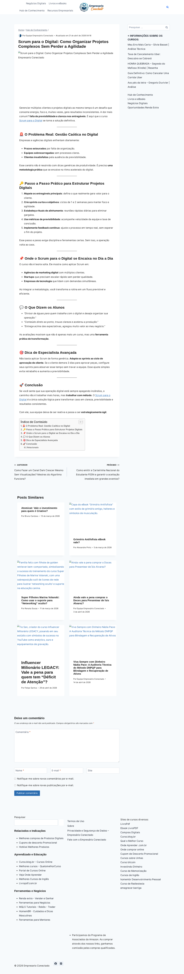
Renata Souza (31, 608)
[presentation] (92, 518)
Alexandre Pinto (84, 547)
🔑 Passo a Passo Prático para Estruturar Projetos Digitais (52, 429)
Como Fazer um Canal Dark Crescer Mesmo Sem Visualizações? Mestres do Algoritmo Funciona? (38, 472)
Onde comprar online (132, 849)
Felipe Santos (31, 688)
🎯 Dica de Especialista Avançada (40, 440)
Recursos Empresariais (60, 10)
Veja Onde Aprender (30, 874)
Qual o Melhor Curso (131, 841)
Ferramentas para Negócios (34, 902)
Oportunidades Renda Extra (143, 107)
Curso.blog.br (128, 836)
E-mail (56, 770)
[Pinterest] (61, 963)
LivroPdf (125, 823)
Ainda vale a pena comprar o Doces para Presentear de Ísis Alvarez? (91, 600)
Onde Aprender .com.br (133, 845)
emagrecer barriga (130, 887)
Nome (20, 770)
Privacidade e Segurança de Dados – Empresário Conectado (88, 832)
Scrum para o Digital (30, 120)
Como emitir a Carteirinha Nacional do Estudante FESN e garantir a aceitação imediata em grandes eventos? (97, 472)
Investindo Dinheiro (131, 866)
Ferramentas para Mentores (34, 919)
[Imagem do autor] (19, 35)
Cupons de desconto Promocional (38, 842)
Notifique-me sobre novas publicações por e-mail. (45, 785)
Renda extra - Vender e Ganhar (36, 898)
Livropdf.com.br (28, 883)
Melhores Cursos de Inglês (34, 879)
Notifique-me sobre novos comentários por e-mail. (45, 778)
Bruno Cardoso (31, 516)
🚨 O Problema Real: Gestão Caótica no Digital (46, 425)
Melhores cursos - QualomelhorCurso (40, 866)
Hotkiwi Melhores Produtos (34, 847)
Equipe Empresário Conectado (39, 35)
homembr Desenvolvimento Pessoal (140, 879)
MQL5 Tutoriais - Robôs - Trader (37, 907)
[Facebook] (55, 963)
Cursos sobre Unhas (131, 858)
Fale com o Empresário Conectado (86, 839)
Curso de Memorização (133, 871)
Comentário (23, 731)
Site (90, 770)
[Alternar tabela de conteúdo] (79, 422)
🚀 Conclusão (30, 443)
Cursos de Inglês (129, 875)
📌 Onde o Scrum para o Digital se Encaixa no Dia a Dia (51, 433)
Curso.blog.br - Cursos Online (35, 861)
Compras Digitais (130, 832)
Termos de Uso (75, 821)
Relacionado (33, 447)
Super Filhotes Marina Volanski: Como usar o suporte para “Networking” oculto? (40, 600)
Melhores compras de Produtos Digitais (41, 838)
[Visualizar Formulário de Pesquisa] (167, 7)
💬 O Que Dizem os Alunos (36, 436)
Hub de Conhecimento (32, 10)
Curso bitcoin (127, 862)
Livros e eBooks (57, 3)
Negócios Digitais (36, 3)
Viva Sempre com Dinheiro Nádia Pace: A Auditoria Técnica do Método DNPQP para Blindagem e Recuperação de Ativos (92, 667)
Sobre (70, 825)
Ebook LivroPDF (129, 828)
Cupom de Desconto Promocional (139, 853)
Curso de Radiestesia (132, 883)
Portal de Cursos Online (32, 870)
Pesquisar (19, 817)
